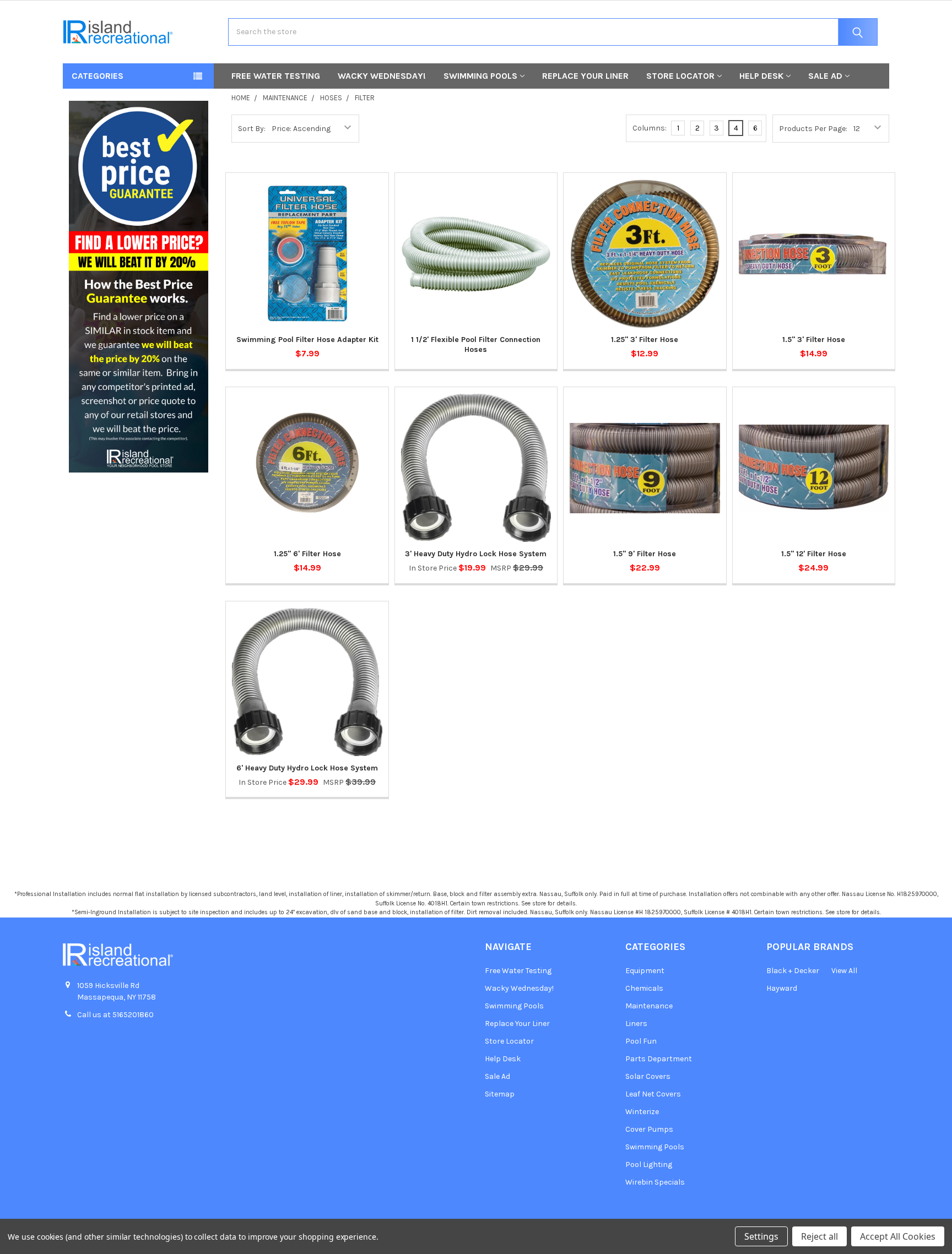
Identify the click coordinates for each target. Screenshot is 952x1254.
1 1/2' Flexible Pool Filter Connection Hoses (475, 344)
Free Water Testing (275, 75)
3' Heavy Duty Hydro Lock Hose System (476, 553)
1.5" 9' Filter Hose (644, 553)
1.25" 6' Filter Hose (307, 553)
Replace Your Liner (585, 75)
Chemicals (644, 988)
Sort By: (252, 128)
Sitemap (500, 1094)
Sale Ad (825, 75)
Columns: (649, 128)
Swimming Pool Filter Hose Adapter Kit (307, 339)
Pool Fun (641, 1041)
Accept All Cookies (897, 1236)
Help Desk (761, 75)
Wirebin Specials (655, 1182)
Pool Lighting (648, 1164)
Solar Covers (647, 1076)
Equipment (644, 970)
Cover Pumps (649, 1129)
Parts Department (658, 1058)
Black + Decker (792, 970)
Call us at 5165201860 (115, 1014)
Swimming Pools (480, 75)
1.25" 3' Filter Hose (644, 339)
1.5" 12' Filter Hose (813, 553)
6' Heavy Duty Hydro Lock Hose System (307, 768)
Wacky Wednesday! (382, 75)
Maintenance (649, 1006)
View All (844, 970)
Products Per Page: (813, 128)
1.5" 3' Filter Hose (813, 339)
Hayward (781, 988)
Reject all (819, 1236)
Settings (761, 1236)
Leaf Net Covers (653, 1094)
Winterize (642, 1111)
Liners (636, 1023)
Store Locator (680, 75)
